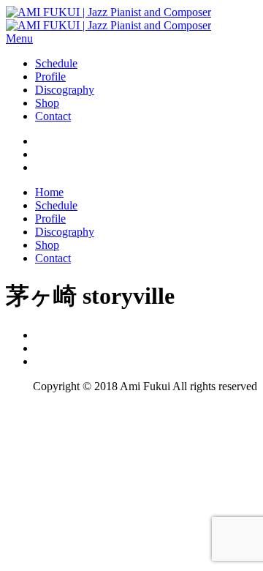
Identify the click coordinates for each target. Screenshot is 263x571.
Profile (50, 76)
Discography (64, 89)
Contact (53, 116)
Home (49, 192)
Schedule (56, 63)
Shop (47, 103)
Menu (19, 38)
